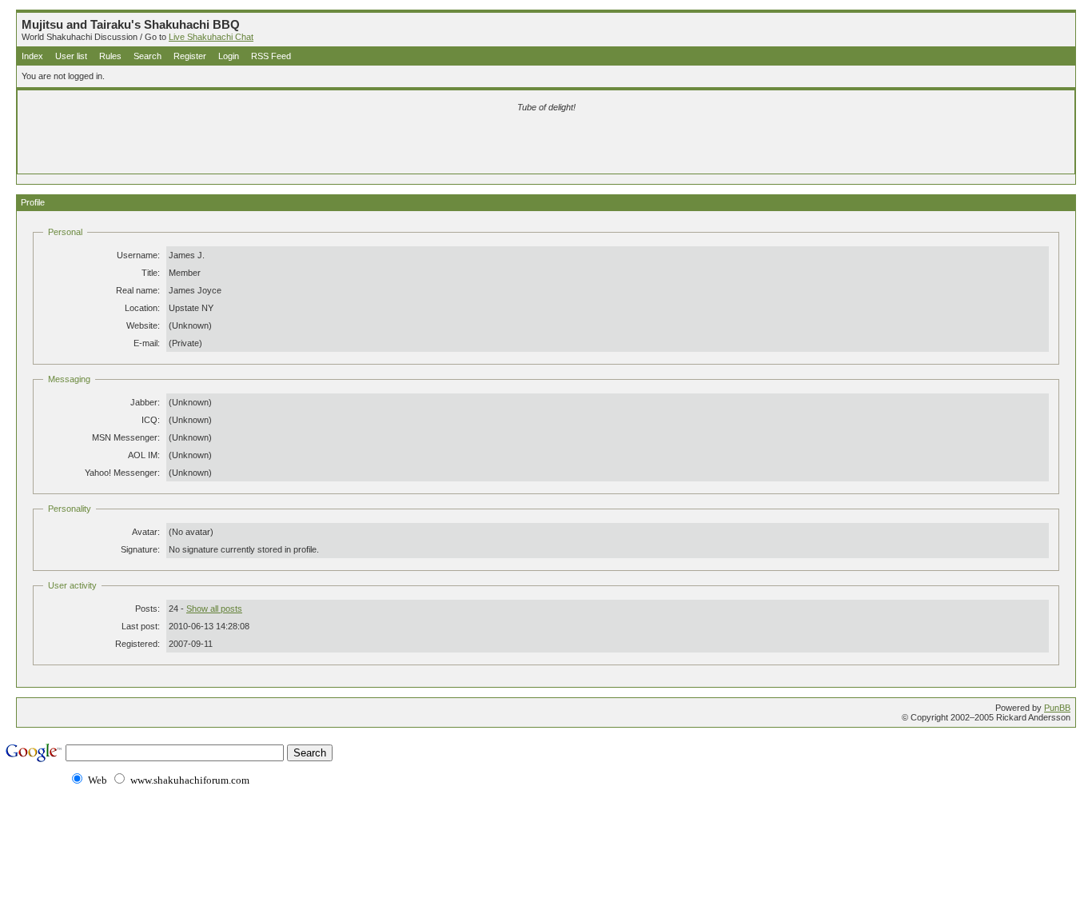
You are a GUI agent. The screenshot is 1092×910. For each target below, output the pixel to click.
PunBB (1057, 707)
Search (147, 56)
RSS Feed (271, 56)
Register (189, 56)
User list (71, 56)
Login (228, 56)
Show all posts (214, 608)
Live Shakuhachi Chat (211, 37)
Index (32, 56)
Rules (110, 56)
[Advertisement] (358, 146)
